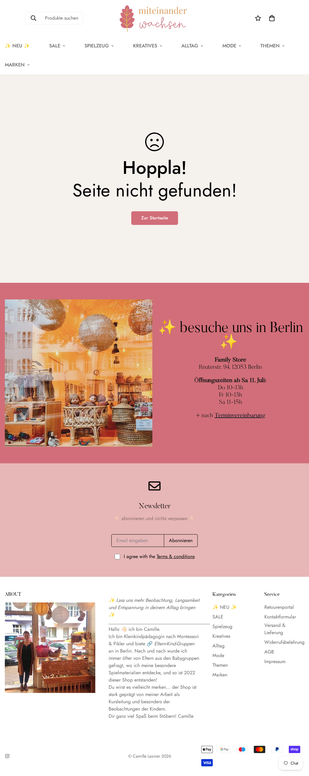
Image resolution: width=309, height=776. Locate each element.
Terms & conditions (176, 556)
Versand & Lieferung (274, 629)
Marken (219, 674)
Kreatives (145, 45)
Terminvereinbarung (240, 416)
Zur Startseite (154, 218)
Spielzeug (96, 45)
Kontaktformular (280, 616)
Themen (270, 45)
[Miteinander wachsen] (154, 18)
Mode (229, 45)
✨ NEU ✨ (224, 607)
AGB (269, 651)
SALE (54, 45)
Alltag (189, 45)
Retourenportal (279, 607)
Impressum (274, 661)
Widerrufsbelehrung (284, 642)
